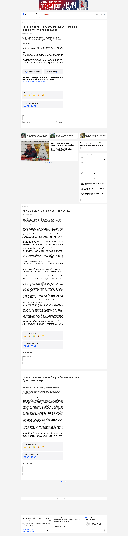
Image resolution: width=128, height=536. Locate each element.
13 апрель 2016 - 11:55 (25, 33)
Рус (88, 14)
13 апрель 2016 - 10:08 (25, 214)
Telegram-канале (28, 72)
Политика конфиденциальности (28, 531)
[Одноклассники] (29, 106)
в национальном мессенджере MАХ (52, 72)
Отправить (60, 122)
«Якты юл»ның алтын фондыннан (35, 17)
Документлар (60, 498)
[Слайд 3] (49, 162)
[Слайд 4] (51, 162)
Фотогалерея (59, 17)
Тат (93, 14)
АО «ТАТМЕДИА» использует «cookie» (29, 530)
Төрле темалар (67, 498)
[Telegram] (32, 106)
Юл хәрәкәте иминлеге (29, 22)
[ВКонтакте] (25, 106)
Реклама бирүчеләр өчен (49, 17)
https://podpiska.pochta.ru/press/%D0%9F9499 (34, 81)
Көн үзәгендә (26, 373)
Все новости (93, 200)
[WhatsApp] (35, 106)
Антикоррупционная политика (27, 529)
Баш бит (24, 17)
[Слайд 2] (47, 162)
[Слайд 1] (45, 162)
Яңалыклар (26, 206)
